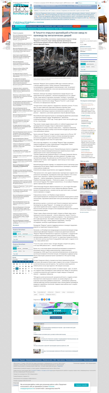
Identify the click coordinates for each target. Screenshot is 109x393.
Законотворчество (50, 28)
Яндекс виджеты (60, 2)
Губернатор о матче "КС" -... (88, 105)
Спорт (54, 26)
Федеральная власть (32, 28)
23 (23, 270)
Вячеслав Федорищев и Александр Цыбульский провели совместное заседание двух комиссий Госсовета (21, 208)
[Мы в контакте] (31, 5)
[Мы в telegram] (31, 8)
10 (25, 266)
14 (17, 268)
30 (14, 264)
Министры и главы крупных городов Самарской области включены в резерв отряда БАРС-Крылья (22, 96)
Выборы (61, 28)
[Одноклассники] (44, 299)
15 (20, 268)
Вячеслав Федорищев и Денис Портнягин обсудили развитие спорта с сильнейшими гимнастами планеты (66, 16)
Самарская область (50, 294)
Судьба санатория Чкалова (82, 10)
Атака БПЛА (42, 10)
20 (14, 270)
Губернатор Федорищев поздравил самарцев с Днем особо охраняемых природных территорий (22, 145)
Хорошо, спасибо (81, 385)
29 (20, 273)
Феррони (58, 292)
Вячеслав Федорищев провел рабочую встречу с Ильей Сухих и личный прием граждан (22, 161)
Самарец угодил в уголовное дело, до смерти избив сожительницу (50, 334)
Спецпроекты (76, 26)
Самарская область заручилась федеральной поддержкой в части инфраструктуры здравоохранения (21, 90)
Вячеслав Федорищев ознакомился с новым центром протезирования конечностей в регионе (22, 197)
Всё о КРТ (48, 10)
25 (28, 270)
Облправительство (23, 28)
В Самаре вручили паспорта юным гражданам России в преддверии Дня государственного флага (22, 127)
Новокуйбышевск (61, 5)
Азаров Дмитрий (42, 292)
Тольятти (48, 5)
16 (23, 268)
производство (70, 292)
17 (25, 268)
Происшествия (48, 26)
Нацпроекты (37, 8)
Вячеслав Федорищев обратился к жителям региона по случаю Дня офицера (21, 121)
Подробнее (60, 366)
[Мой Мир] (49, 299)
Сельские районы (86, 5)
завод (63, 292)
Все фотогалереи (84, 212)
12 (31, 266)
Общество (40, 26)
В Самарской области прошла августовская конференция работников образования (22, 75)
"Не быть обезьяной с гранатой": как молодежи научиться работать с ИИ (51, 345)
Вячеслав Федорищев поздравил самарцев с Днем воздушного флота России (22, 177)
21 (17, 270)
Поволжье (36, 5)
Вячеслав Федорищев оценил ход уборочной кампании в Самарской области (21, 203)
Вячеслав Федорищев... (87, 118)
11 (28, 266)
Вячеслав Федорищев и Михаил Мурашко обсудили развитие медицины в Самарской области (22, 140)
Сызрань (53, 5)
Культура (59, 26)
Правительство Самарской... (88, 128)
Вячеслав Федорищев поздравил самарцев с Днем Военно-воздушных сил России (22, 222)
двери (35, 294)
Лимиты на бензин (56, 10)
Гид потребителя (92, 26)
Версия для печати (86, 46)
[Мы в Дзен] (31, 13)
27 (14, 273)
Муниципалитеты (41, 28)
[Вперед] (96, 97)
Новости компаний (88, 360)
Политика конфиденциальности (74, 360)
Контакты (16, 360)
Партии (56, 28)
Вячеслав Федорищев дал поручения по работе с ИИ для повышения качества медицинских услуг (22, 45)
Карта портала (61, 360)
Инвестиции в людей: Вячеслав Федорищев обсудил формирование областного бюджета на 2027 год (62, 17)
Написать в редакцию (40, 2)
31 (17, 264)
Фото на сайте (84, 161)
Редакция (22, 360)
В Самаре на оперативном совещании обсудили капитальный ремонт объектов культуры (23, 172)
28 (17, 273)
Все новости (16, 225)
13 (14, 268)
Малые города (77, 5)
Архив (52, 2)
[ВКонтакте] (42, 299)
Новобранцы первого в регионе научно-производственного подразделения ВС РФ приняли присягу (22, 182)
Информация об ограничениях (34, 360)
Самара (42, 5)
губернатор (50, 292)
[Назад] (96, 76)
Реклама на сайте (70, 2)
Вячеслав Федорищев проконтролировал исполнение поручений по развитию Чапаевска (21, 63)
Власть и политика (37, 22)
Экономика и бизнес (31, 26)
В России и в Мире (67, 26)
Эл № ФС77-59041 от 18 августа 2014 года (41, 370)
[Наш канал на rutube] (31, 11)
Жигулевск (70, 5)
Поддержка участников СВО (68, 10)
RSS (48, 2)
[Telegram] (47, 299)
